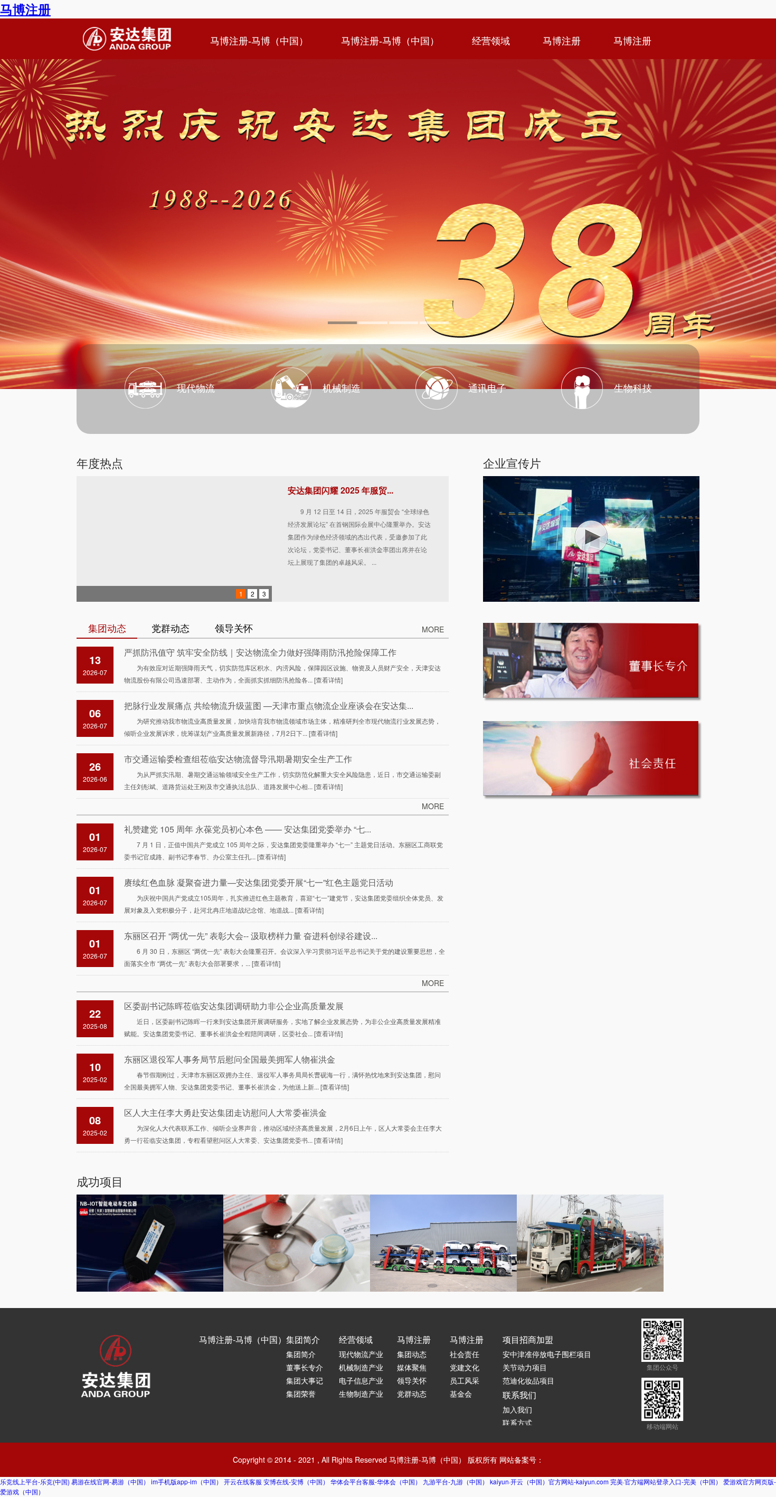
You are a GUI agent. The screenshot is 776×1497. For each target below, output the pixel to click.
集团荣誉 (301, 1393)
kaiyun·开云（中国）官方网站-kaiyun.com (549, 1481)
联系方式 (517, 1422)
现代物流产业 (361, 1354)
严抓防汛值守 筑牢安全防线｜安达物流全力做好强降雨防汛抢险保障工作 (260, 652)
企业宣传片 (512, 462)
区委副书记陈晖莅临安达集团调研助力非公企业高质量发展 (234, 1006)
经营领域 (491, 41)
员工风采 (464, 1380)
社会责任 (464, 1354)
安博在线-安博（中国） (296, 1481)
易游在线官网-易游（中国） (110, 1481)
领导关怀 (412, 1380)
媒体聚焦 (412, 1367)
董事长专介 (304, 1367)
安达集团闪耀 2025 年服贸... (340, 490)
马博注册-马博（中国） (259, 41)
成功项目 (100, 1181)
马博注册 (25, 9)
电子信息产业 (361, 1380)
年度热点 (100, 462)
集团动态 (412, 1354)
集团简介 (303, 1339)
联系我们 (519, 1395)
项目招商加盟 (528, 1339)
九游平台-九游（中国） (455, 1481)
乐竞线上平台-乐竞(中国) (35, 1481)
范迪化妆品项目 (528, 1380)
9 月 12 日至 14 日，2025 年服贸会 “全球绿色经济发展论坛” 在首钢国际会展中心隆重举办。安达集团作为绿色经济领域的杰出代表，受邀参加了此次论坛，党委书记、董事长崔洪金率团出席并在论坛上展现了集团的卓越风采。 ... (359, 536)
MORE (433, 629)
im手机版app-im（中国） (186, 1481)
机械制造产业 (361, 1367)
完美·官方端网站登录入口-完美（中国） (666, 1481)
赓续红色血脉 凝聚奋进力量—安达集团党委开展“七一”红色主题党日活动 (258, 882)
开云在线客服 (243, 1481)
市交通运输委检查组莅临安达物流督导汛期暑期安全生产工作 (238, 759)
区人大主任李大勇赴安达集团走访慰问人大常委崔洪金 (225, 1112)
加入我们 (517, 1409)
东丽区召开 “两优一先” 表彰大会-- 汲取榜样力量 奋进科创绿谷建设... (250, 936)
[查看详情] (328, 679)
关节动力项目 (525, 1367)
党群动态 (412, 1393)
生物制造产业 (361, 1393)
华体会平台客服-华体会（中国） (375, 1481)
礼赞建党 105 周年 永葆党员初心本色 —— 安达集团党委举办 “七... (247, 829)
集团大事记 (304, 1380)
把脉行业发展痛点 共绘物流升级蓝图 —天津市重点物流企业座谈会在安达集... (268, 705)
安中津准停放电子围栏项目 (547, 1354)
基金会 (461, 1393)
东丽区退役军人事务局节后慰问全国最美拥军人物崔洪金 (229, 1059)
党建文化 (464, 1367)
